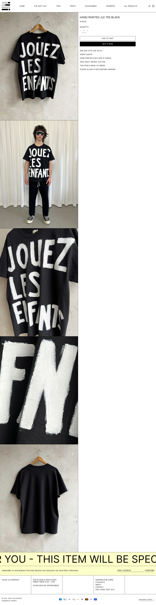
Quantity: (84, 27)
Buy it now (108, 44)
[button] (153, 6)
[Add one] (87, 30)
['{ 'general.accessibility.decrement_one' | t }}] (80, 30)
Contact (99, 587)
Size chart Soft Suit (105, 589)
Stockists (100, 582)
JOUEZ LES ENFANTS (10, 580)
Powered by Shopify (9, 601)
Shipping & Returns (104, 580)
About (98, 585)
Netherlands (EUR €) (146, 599)
